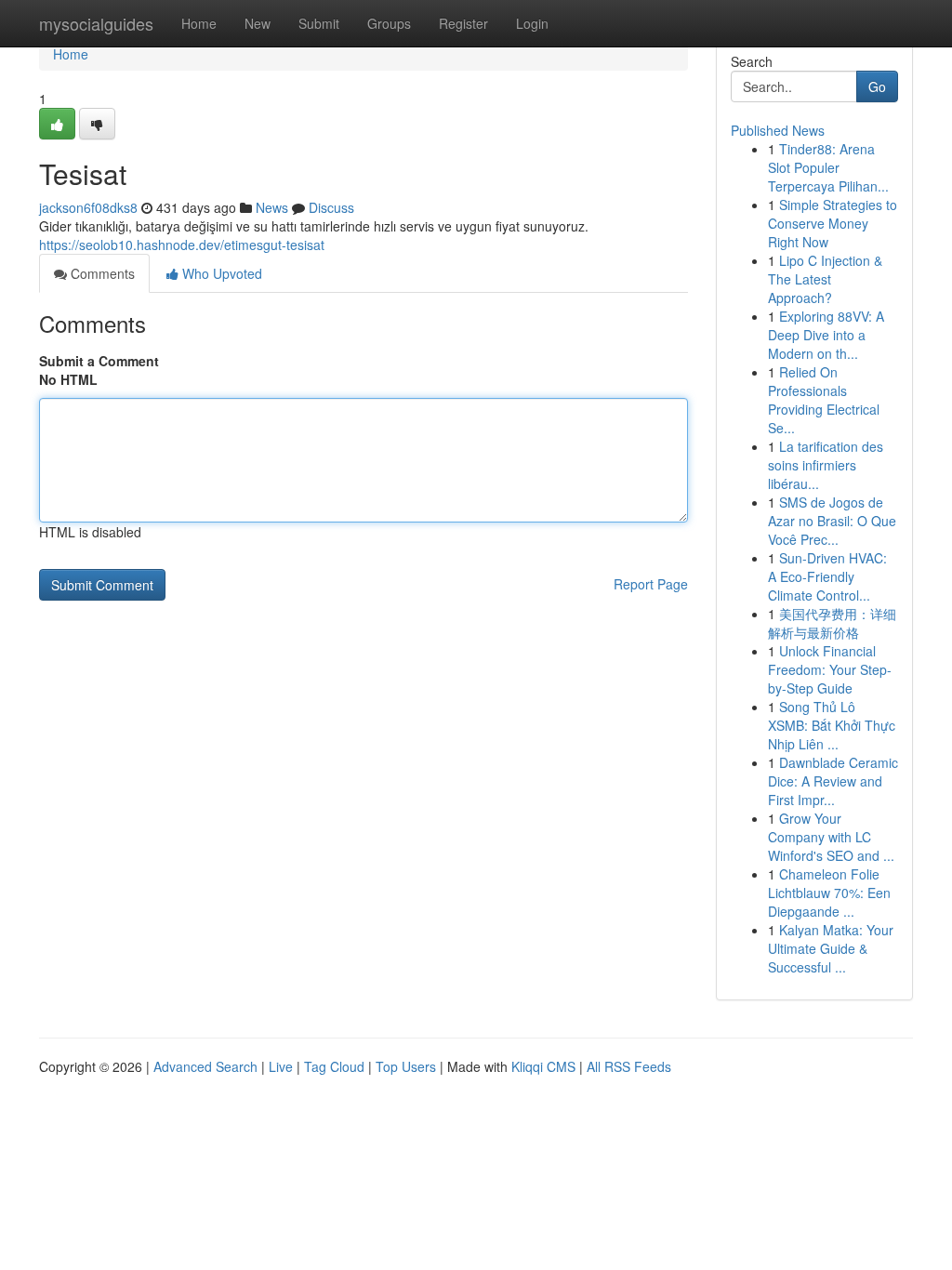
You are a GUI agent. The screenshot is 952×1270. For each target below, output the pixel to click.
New (258, 23)
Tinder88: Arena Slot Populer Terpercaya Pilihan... (828, 167)
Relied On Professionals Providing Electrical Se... (823, 400)
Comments (101, 273)
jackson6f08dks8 (88, 207)
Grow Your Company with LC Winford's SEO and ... (831, 837)
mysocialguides (96, 23)
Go (877, 86)
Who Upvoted (220, 273)
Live (281, 1066)
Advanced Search (205, 1066)
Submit (318, 23)
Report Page (651, 584)
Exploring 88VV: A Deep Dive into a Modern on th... (826, 335)
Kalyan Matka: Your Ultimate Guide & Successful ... (830, 948)
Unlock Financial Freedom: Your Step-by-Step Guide (830, 669)
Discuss (331, 207)
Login (532, 23)
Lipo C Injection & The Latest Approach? (825, 279)
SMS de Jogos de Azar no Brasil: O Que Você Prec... (832, 521)
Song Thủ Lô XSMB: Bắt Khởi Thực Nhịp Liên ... (831, 725)
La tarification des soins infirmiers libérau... (825, 465)
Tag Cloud (334, 1066)
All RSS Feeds (629, 1066)
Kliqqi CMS (543, 1066)
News (272, 207)
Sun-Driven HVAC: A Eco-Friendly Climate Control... (827, 576)
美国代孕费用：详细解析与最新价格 (832, 623)
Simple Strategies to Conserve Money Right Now (832, 223)
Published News (778, 130)
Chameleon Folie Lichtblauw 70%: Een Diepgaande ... (829, 892)
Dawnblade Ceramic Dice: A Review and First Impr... (833, 781)
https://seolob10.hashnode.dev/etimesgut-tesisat (181, 244)
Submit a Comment (99, 360)
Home (199, 23)
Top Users (406, 1066)
